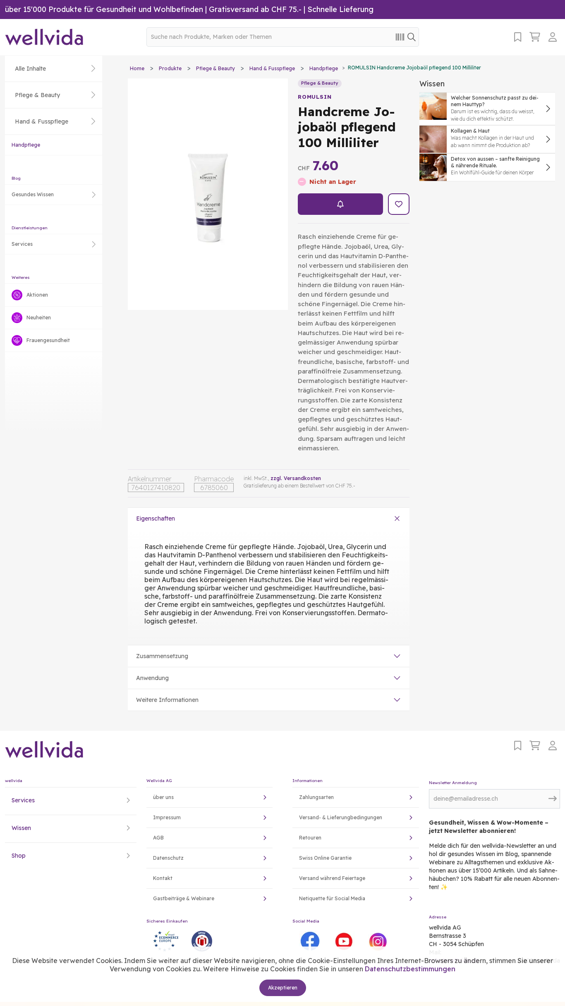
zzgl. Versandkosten (296, 478)
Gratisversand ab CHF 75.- (255, 9)
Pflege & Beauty (215, 68)
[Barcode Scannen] (400, 36)
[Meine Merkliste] (517, 37)
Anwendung (152, 678)
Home (137, 68)
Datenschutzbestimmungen (410, 969)
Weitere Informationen (167, 700)
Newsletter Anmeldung (453, 782)
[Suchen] (411, 36)
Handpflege (26, 145)
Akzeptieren (282, 988)
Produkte (170, 68)
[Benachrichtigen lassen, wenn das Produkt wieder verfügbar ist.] (340, 204)
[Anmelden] (554, 37)
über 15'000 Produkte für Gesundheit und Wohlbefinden (104, 9)
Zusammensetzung (162, 656)
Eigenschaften (155, 518)
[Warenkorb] (534, 37)
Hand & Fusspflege (272, 68)
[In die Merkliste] (398, 204)
